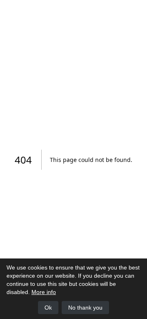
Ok (48, 307)
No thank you (85, 307)
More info (43, 292)
